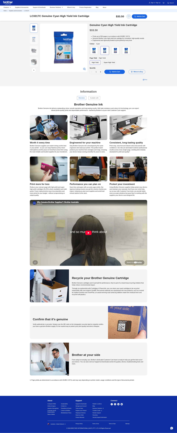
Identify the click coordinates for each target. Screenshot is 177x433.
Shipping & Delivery (81, 413)
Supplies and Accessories (15, 10)
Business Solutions (97, 408)
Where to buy (71, 7)
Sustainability (64, 404)
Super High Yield (109, 62)
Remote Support (97, 413)
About (104, 7)
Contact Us (63, 406)
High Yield (95, 62)
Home (5, 10)
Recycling (95, 415)
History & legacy (51, 406)
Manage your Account (81, 406)
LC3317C (26, 10)
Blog (97, 7)
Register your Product (81, 410)
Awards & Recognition (53, 408)
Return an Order (80, 415)
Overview (82, 98)
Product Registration (85, 7)
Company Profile (51, 404)
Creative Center (96, 410)
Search (172, 3)
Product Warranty (80, 417)
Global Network (60, 424)
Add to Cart (141, 16)
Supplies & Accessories (21, 7)
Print (145, 79)
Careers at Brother (65, 410)
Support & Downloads (39, 7)
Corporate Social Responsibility (51, 411)
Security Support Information (100, 417)
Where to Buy (138, 72)
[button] (34, 70)
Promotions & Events (66, 408)
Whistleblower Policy (66, 413)
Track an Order (79, 408)
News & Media (51, 414)
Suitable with (94, 98)
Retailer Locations (97, 404)
